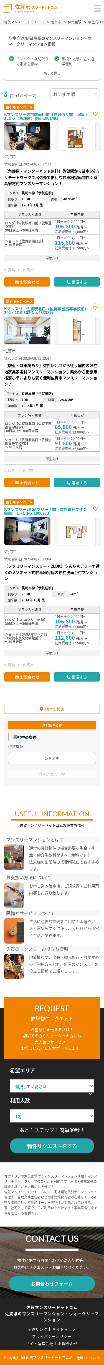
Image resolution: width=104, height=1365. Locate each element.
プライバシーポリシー (52, 1336)
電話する (79, 282)
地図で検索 (54, 709)
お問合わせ (29, 282)
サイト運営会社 (40, 1343)
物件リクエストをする (52, 1145)
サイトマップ (64, 1329)
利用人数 (20, 1100)
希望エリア (22, 1070)
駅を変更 (52, 758)
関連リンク (38, 1329)
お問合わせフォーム (52, 1283)
